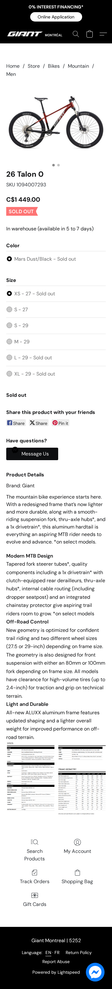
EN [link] (48, 952)
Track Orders (34, 881)
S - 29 (21, 325)
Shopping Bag (77, 881)
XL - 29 (34, 374)
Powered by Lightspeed (56, 972)
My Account (77, 851)
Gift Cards (34, 904)
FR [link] (56, 952)
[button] (56, 17)
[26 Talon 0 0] (56, 122)
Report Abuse (56, 961)
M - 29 (22, 341)
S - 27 (21, 309)
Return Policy (79, 952)
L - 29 (33, 357)
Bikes (54, 66)
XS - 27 (34, 293)
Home (13, 66)
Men (11, 74)
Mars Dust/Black (45, 259)
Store (34, 66)
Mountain (78, 66)
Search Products (34, 855)
